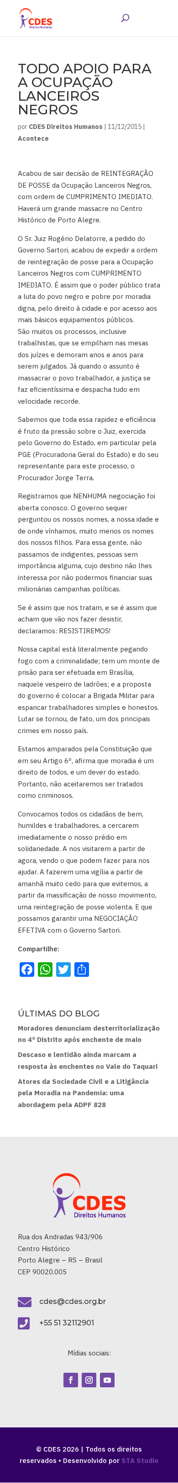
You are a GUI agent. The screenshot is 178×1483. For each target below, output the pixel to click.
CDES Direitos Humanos (66, 127)
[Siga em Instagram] (89, 1380)
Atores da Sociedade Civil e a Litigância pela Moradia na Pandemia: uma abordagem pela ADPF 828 (83, 1093)
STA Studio (139, 1460)
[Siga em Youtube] (107, 1380)
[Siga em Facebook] (70, 1380)
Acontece (33, 138)
